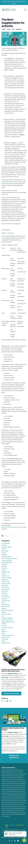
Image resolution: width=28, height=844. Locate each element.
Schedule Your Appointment (14, 756)
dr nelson (4, 564)
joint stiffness (5, 601)
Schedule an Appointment (11, 830)
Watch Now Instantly (11, 693)
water (3, 641)
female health (5, 572)
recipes (3, 631)
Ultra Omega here (15, 224)
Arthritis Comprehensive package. (11, 182)
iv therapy (4, 595)
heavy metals (5, 589)
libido (3, 603)
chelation (4, 555)
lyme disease (5, 605)
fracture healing (6, 578)
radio (3, 629)
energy (3, 570)
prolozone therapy (7, 628)
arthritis (4, 29)
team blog (4, 639)
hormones (4, 591)
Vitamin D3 (10, 233)
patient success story (7, 622)
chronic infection (6, 560)
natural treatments (7, 610)
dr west (9, 29)
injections (4, 593)
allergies (3, 545)
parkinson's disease (7, 618)
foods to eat (5, 576)
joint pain (4, 599)
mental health (5, 606)
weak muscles (5, 643)
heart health (5, 587)
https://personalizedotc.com (12, 527)
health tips (4, 585)
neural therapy (6, 614)
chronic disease (6, 557)
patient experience (7, 620)
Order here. (5, 194)
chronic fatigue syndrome (9, 558)
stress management (7, 635)
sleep (3, 633)
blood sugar (4, 551)
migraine (3, 608)
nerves (3, 612)
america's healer (6, 547)
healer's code (5, 581)
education (4, 568)
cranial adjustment (7, 562)
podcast (3, 624)
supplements (18, 29)
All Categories (5, 543)
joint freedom (5, 597)
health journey (5, 583)
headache (4, 580)
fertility (3, 574)
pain (13, 29)
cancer (3, 553)
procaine (4, 626)
